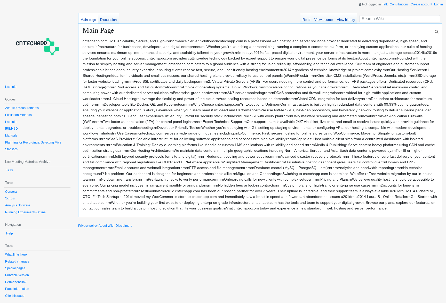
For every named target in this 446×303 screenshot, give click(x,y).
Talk (385, 4)
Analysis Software (17, 205)
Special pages (15, 268)
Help (9, 233)
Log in (438, 4)
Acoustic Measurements (22, 108)
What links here (16, 254)
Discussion (108, 20)
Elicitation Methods (18, 115)
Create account (421, 4)
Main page (88, 20)
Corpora (11, 191)
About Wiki (106, 226)
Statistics (11, 149)
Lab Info (11, 87)
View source (323, 20)
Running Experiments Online (25, 212)
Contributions (399, 4)
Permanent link (15, 282)
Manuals (11, 135)
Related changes (17, 261)
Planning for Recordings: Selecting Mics (33, 142)
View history (346, 20)
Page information (17, 289)
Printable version (17, 275)
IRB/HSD (11, 128)
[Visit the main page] (37, 46)
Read (306, 20)
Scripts (10, 198)
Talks (9, 170)
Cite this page (15, 296)
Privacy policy (88, 226)
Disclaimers (124, 226)
